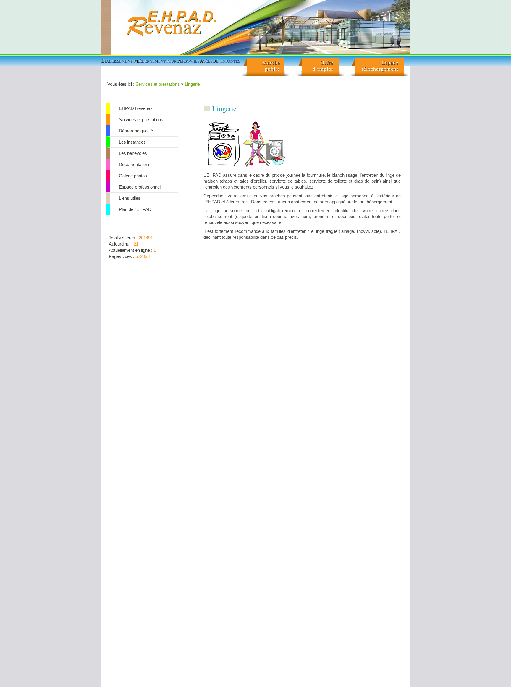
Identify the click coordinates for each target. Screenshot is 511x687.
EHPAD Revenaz (136, 108)
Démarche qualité (136, 130)
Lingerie (192, 84)
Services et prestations (157, 84)
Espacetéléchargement (380, 65)
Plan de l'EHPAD (135, 209)
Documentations (135, 164)
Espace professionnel (140, 186)
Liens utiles (129, 198)
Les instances (132, 141)
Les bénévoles (133, 153)
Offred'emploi (323, 65)
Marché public (271, 65)
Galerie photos (133, 175)
